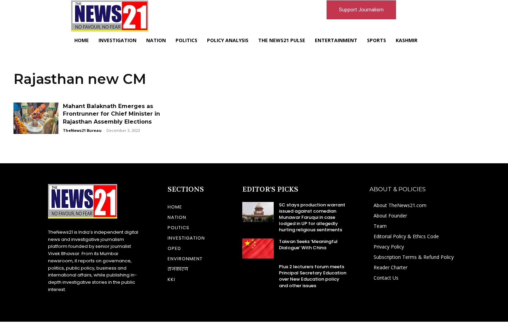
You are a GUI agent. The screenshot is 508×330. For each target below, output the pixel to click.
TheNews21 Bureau (82, 130)
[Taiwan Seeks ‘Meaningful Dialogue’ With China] (258, 249)
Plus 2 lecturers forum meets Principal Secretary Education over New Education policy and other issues (312, 276)
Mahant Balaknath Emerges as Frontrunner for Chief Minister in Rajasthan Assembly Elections (111, 114)
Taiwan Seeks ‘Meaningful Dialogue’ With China (308, 244)
